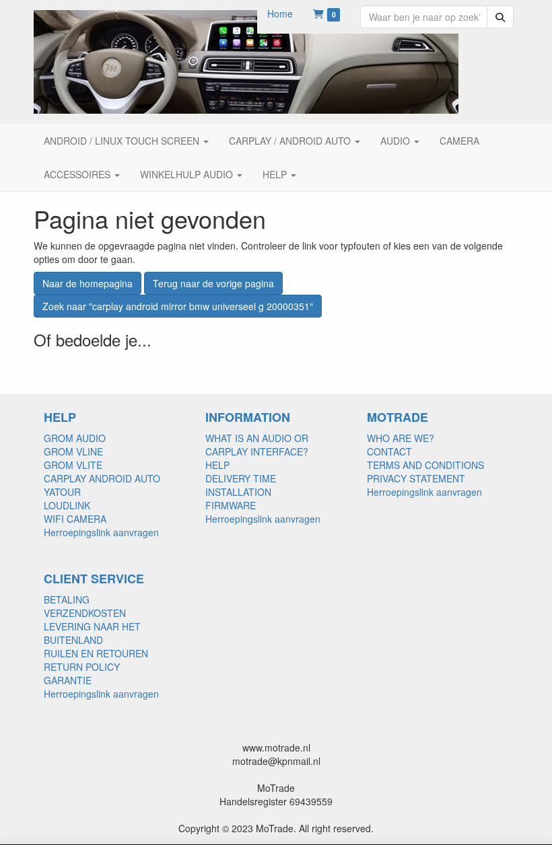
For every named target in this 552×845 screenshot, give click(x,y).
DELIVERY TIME (240, 478)
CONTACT (389, 451)
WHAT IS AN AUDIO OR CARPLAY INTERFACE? (256, 444)
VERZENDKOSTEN (85, 613)
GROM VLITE (73, 465)
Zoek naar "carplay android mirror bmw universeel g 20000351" (177, 306)
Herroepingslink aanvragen (101, 532)
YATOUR (62, 492)
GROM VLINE (73, 451)
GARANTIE (68, 680)
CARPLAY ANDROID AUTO (102, 478)
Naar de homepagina (87, 283)
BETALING (67, 599)
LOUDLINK (67, 505)
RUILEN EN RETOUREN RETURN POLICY (96, 660)
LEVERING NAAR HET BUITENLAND (92, 633)
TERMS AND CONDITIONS (425, 465)
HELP (217, 465)
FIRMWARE (230, 505)
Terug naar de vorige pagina (213, 283)
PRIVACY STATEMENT (416, 478)
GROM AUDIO (75, 438)
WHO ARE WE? (400, 438)
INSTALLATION (238, 492)
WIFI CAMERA (75, 518)
